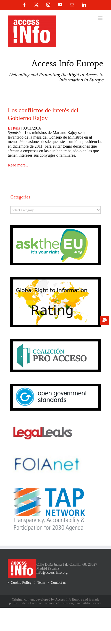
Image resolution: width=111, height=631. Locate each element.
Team (41, 583)
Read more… (19, 165)
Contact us (58, 583)
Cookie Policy (21, 583)
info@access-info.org (52, 572)
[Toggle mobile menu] (100, 18)
